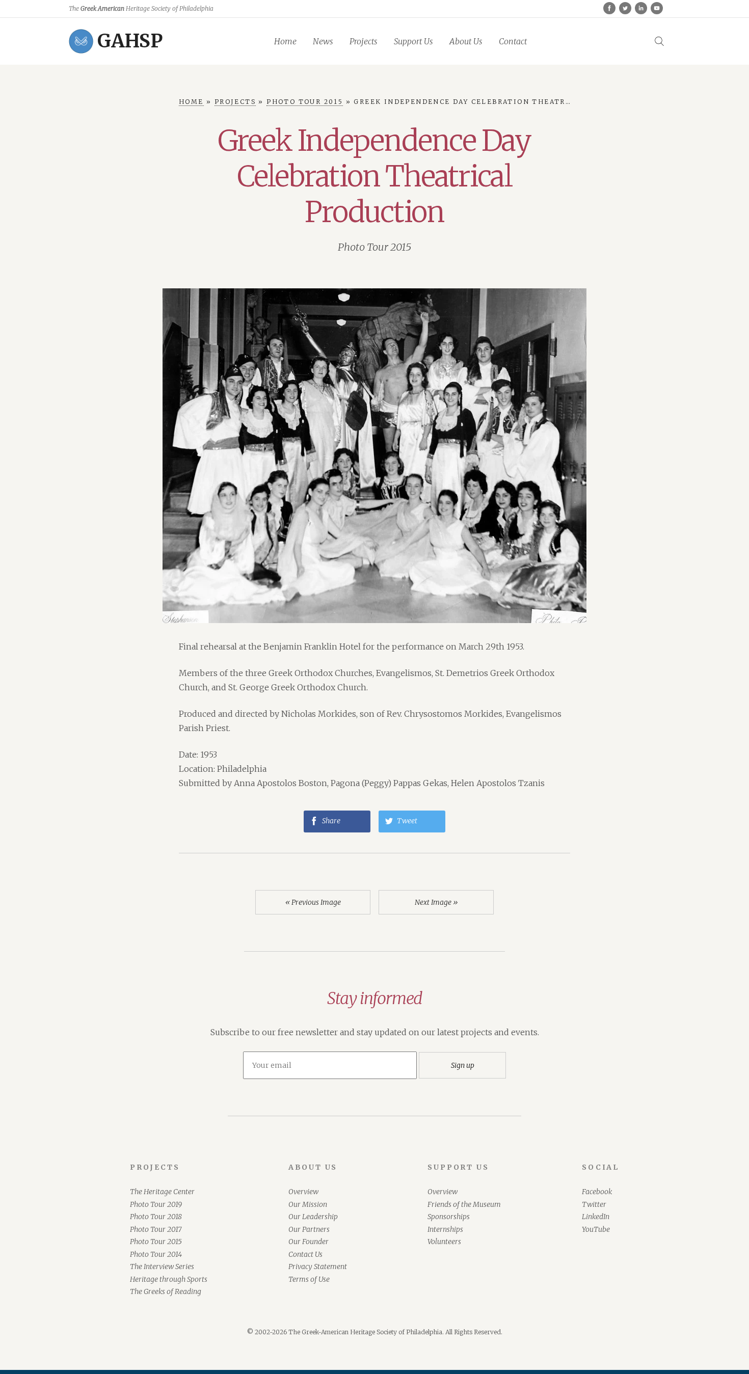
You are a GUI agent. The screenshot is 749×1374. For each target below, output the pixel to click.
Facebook (597, 1191)
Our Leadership (313, 1216)
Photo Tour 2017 (155, 1229)
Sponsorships (448, 1216)
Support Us (413, 41)
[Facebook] (609, 8)
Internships (445, 1229)
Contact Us (305, 1254)
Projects (364, 41)
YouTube (596, 1229)
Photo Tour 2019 (156, 1204)
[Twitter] (625, 8)
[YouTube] (657, 8)
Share (330, 820)
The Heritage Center (162, 1191)
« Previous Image (313, 902)
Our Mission (307, 1204)
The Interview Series (162, 1266)
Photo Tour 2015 (374, 246)
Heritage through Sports (168, 1279)
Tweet (406, 820)
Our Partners (309, 1229)
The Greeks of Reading (165, 1291)
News (323, 41)
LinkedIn (595, 1216)
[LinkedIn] (641, 8)
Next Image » (436, 902)
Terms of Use (309, 1279)
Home (285, 41)
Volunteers (444, 1241)
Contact (513, 41)
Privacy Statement (317, 1266)
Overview (303, 1191)
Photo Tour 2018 (156, 1216)
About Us (466, 41)
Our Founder (308, 1241)
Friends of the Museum (464, 1204)
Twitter (594, 1204)
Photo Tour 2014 (156, 1254)
